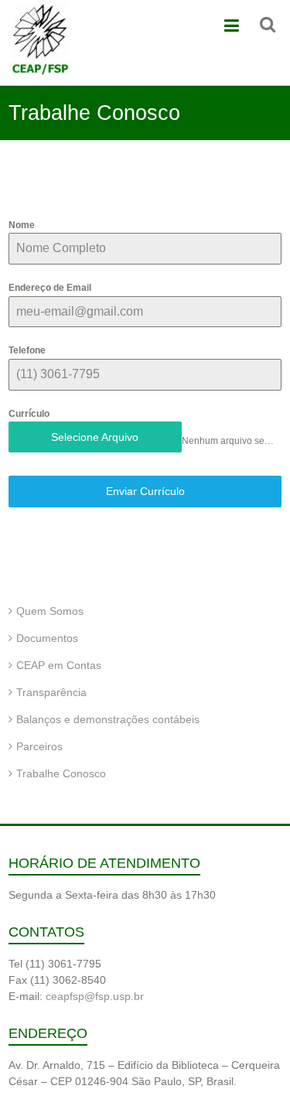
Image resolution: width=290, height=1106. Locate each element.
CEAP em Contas (58, 665)
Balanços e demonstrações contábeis (108, 719)
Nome (22, 225)
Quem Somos (50, 611)
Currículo (29, 413)
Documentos (47, 638)
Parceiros (39, 746)
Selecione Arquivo (94, 437)
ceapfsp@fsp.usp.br (95, 996)
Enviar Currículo (145, 491)
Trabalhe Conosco (61, 773)
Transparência (51, 692)
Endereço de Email (50, 287)
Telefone (27, 350)
